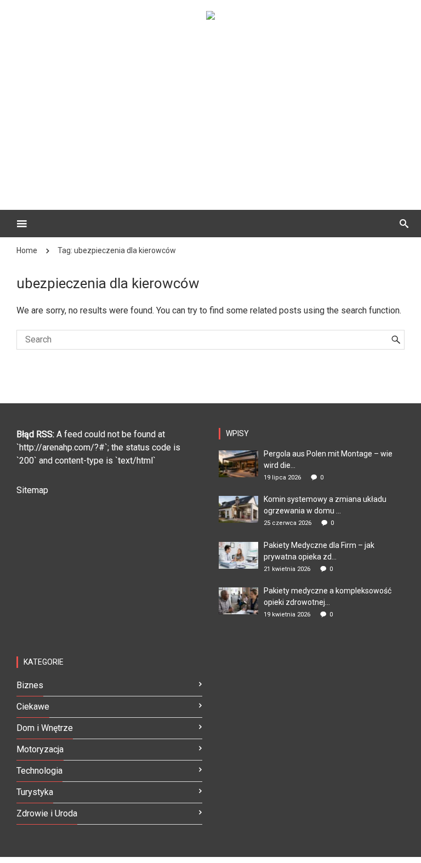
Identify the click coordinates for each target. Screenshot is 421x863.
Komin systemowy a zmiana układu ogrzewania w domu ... (325, 505)
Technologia (39, 770)
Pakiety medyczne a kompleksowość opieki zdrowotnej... (327, 596)
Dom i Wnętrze (44, 728)
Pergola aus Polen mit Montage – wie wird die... (328, 459)
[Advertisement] (227, 107)
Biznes (29, 685)
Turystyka (34, 792)
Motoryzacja (40, 749)
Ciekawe (32, 706)
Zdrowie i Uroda (46, 813)
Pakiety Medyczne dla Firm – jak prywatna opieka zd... (319, 551)
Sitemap (32, 490)
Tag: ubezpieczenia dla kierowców (117, 250)
